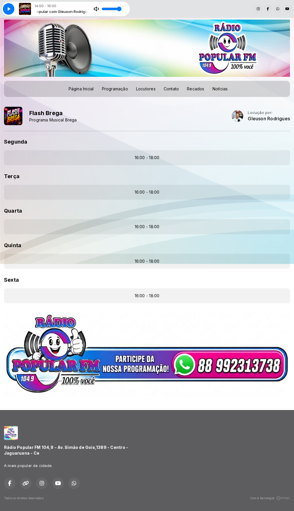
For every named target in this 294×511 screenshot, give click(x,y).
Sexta (11, 280)
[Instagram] (258, 9)
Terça (12, 176)
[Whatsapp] (277, 9)
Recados (195, 88)
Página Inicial (81, 88)
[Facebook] (268, 9)
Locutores (146, 88)
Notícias (220, 88)
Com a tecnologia (262, 498)
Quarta (13, 211)
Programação (115, 88)
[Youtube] (287, 9)
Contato (171, 88)
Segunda (15, 142)
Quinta (12, 245)
